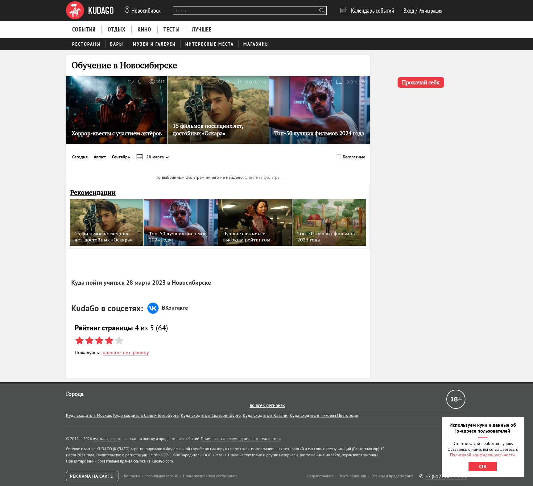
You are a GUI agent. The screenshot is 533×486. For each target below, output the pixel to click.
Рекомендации (93, 192)
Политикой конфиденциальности (482, 455)
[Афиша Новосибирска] (90, 10)
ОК (483, 466)
